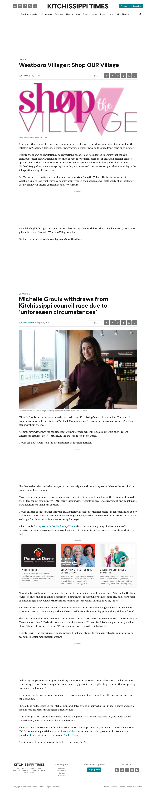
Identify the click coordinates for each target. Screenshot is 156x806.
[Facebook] (25, 6)
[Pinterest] (117, 75)
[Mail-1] (15, 6)
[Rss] (35, 6)
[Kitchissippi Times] (78, 6)
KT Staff (24, 76)
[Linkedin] (123, 75)
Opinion (22, 60)
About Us (61, 769)
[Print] (134, 75)
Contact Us (61, 771)
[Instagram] (20, 6)
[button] (140, 14)
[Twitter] (30, 6)
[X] (112, 75)
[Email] (129, 75)
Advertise (62, 775)
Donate (62, 773)
